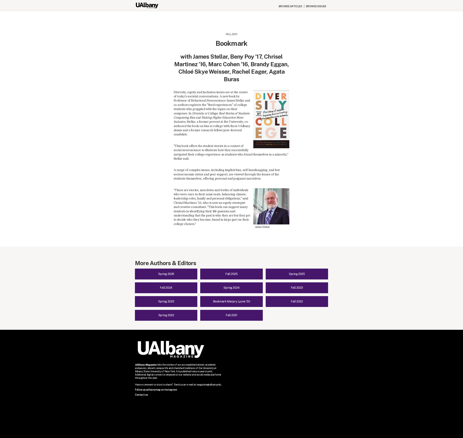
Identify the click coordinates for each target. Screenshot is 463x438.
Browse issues (316, 6)
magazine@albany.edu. (209, 384)
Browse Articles (290, 6)
